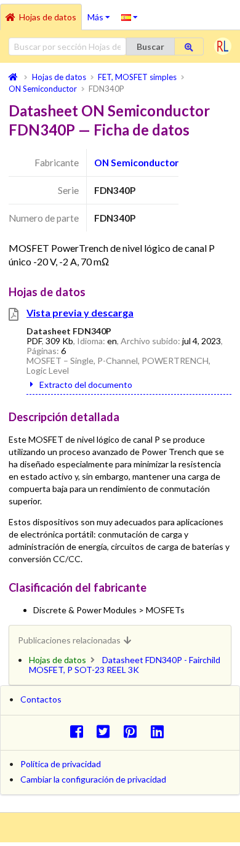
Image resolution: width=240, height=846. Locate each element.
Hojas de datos (47, 17)
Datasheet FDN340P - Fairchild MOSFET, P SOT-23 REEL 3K (124, 665)
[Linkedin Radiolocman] (160, 731)
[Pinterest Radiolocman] (134, 731)
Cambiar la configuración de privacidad (93, 779)
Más (101, 13)
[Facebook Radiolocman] (80, 731)
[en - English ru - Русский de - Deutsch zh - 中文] (129, 17)
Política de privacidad (60, 764)
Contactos (41, 699)
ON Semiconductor (136, 162)
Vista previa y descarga (80, 312)
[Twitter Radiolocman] (107, 731)
